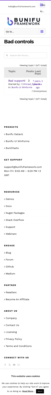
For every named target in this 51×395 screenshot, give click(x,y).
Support (10, 226)
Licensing (11, 332)
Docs (9, 206)
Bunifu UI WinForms (17, 141)
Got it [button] (40, 391)
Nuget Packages (15, 212)
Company (11, 318)
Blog (8, 252)
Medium (10, 273)
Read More (27, 391)
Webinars (11, 233)
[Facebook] (5, 365)
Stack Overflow (15, 219)
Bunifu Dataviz (14, 134)
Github (10, 266)
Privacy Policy (14, 339)
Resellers (11, 292)
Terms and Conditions (19, 346)
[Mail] (19, 365)
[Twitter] (10, 365)
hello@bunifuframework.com (21, 6)
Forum (9, 259)
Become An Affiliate (17, 299)
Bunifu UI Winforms (22, 87)
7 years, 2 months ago (38, 84)
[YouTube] (14, 365)
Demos (10, 199)
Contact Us (12, 325)
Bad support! (16, 80)
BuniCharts (12, 148)
